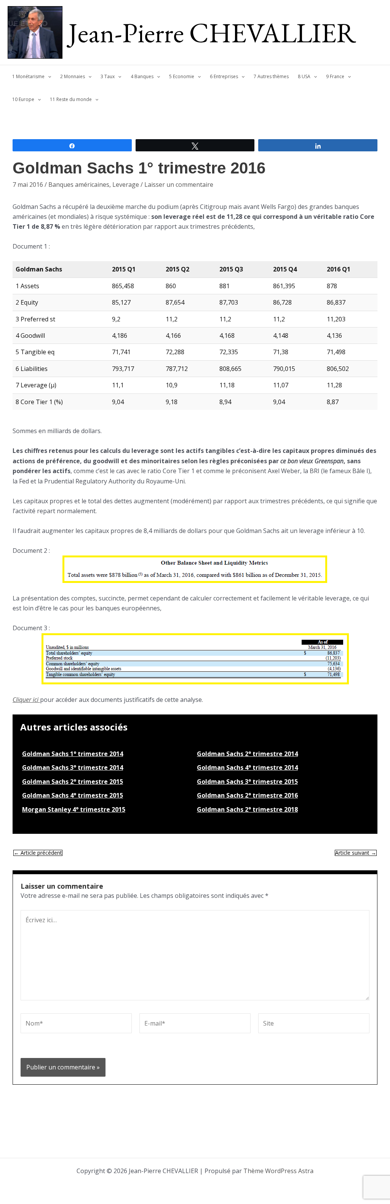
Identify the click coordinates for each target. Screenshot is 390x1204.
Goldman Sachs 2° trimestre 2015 (72, 781)
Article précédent (38, 853)
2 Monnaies (72, 76)
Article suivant (355, 853)
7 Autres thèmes (271, 76)
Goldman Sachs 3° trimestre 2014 (72, 767)
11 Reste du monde (71, 99)
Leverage (125, 184)
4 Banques (142, 76)
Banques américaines (78, 184)
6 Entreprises (224, 76)
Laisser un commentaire (178, 184)
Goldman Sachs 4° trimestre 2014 (247, 767)
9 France (335, 76)
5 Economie (181, 76)
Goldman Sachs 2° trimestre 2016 (247, 795)
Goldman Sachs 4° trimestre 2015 (72, 795)
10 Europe (23, 99)
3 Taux (108, 76)
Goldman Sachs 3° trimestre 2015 (247, 781)
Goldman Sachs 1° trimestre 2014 (72, 754)
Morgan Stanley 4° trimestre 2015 (73, 809)
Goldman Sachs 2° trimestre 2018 (247, 809)
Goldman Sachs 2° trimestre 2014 (247, 754)
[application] (48, 76)
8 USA (304, 76)
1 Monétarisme (28, 76)
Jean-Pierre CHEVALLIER (212, 32)
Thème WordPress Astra (278, 1171)
